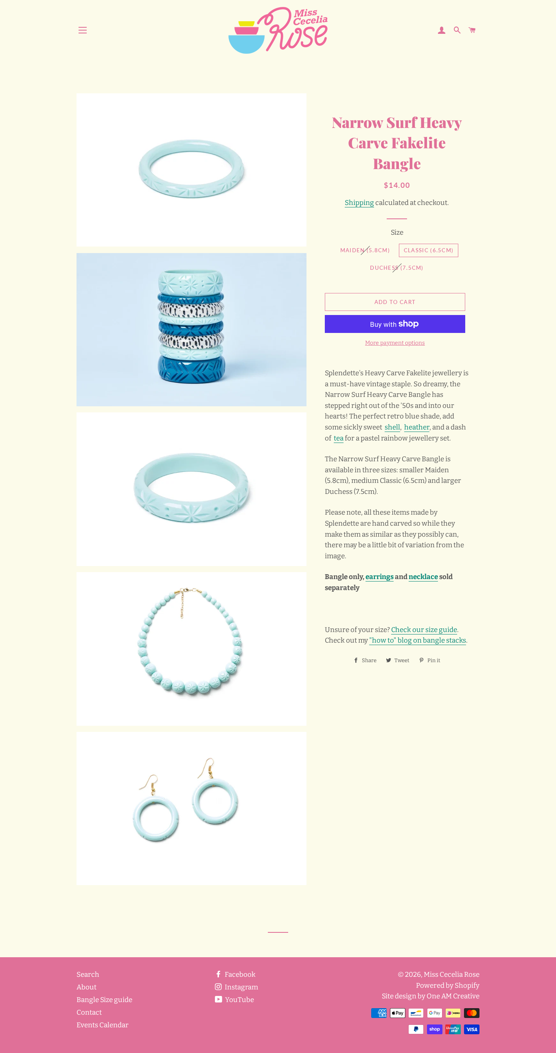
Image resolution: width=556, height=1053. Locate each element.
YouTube (239, 1000)
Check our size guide (424, 630)
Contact (89, 1012)
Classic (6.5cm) (429, 250)
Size (397, 232)
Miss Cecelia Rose (451, 974)
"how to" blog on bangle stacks (417, 640)
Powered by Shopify (447, 985)
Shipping (359, 202)
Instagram (240, 987)
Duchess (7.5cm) (397, 267)
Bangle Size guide (104, 1000)
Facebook (239, 974)
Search (88, 974)
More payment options (395, 342)
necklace (423, 577)
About (86, 987)
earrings (380, 577)
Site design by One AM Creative (430, 996)
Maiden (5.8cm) (365, 250)
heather (416, 427)
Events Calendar (103, 1025)
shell (392, 427)
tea (339, 438)
